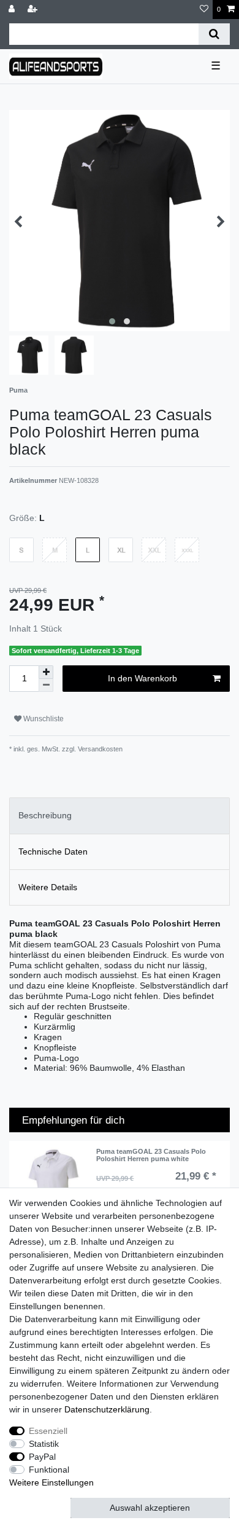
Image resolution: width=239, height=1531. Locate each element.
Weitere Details (47, 887)
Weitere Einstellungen (51, 1482)
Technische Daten (53, 851)
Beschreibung (45, 815)
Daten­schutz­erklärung (107, 1409)
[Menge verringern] (46, 685)
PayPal (42, 1457)
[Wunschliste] (204, 9)
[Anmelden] (12, 9)
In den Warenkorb (142, 678)
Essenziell (48, 1431)
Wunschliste (42, 719)
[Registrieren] (33, 9)
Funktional (49, 1469)
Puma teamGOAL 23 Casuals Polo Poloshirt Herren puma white (151, 1155)
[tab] (119, 815)
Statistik (44, 1444)
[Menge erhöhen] (46, 672)
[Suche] (214, 34)
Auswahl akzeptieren (150, 1508)
